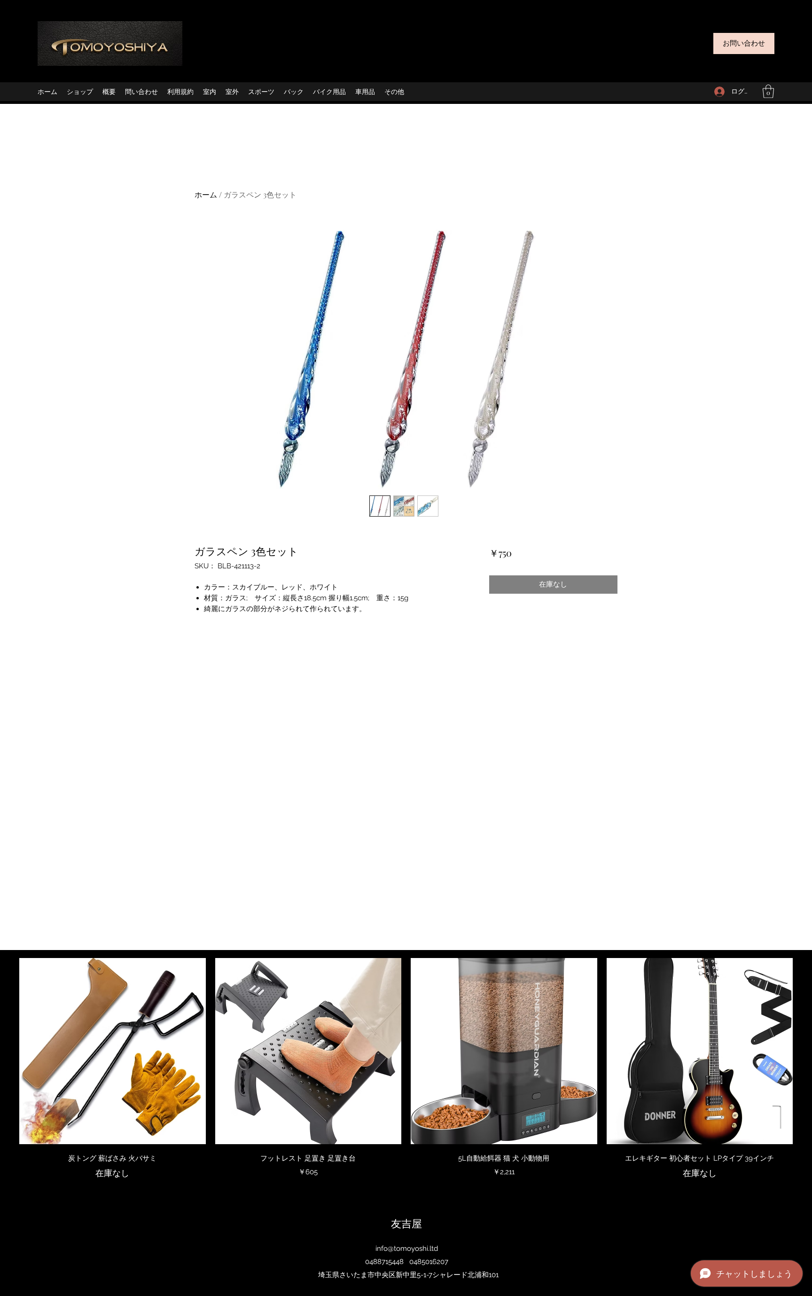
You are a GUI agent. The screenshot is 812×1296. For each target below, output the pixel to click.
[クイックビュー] (112, 1051)
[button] (768, 91)
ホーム (206, 194)
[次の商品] (806, 1050)
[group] (406, 1074)
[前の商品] (5, 1050)
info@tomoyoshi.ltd (406, 1248)
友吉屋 (406, 1223)
